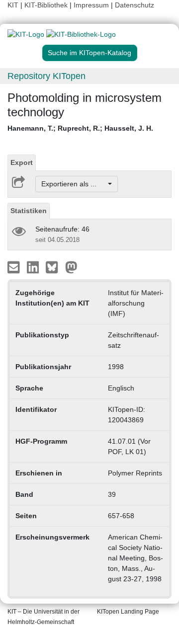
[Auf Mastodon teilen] (71, 267)
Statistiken (28, 211)
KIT (12, 5)
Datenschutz (134, 5)
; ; (80, 128)
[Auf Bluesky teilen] (54, 267)
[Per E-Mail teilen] (14, 267)
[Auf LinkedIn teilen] (34, 267)
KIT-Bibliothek (47, 5)
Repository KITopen (46, 76)
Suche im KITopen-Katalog (89, 53)
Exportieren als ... (73, 184)
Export (21, 162)
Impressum (91, 5)
